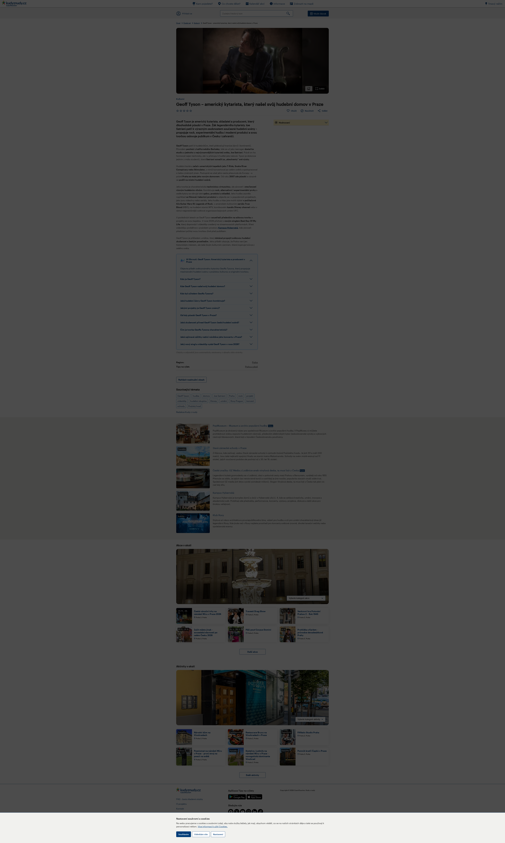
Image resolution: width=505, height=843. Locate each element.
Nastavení (218, 834)
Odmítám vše (201, 834)
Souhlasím (183, 834)
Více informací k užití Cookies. (213, 826)
